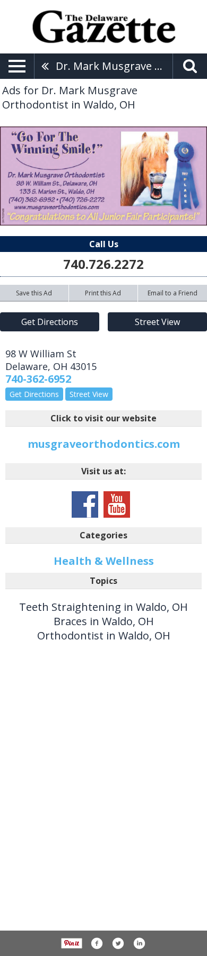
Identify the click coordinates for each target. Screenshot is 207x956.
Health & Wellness (104, 561)
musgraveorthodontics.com (104, 443)
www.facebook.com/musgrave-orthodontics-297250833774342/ (85, 504)
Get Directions (49, 322)
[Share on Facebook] (97, 943)
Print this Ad (103, 292)
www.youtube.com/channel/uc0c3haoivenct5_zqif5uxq (117, 504)
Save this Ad (34, 292)
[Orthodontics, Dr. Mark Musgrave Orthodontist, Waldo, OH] (103, 176)
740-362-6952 (38, 379)
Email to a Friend (172, 292)
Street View (157, 322)
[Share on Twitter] (118, 943)
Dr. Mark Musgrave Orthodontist (114, 66)
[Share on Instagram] (139, 943)
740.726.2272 (103, 264)
